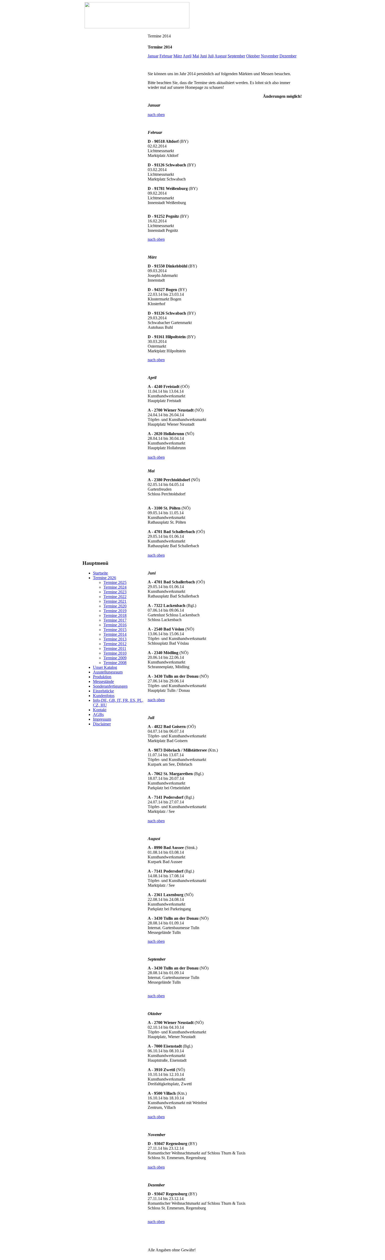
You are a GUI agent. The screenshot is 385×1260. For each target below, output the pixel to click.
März (177, 56)
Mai (195, 56)
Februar (166, 56)
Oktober (253, 56)
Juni (203, 56)
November (269, 56)
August (220, 56)
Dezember (287, 56)
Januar (153, 56)
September (236, 56)
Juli (211, 56)
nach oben (156, 114)
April (187, 56)
